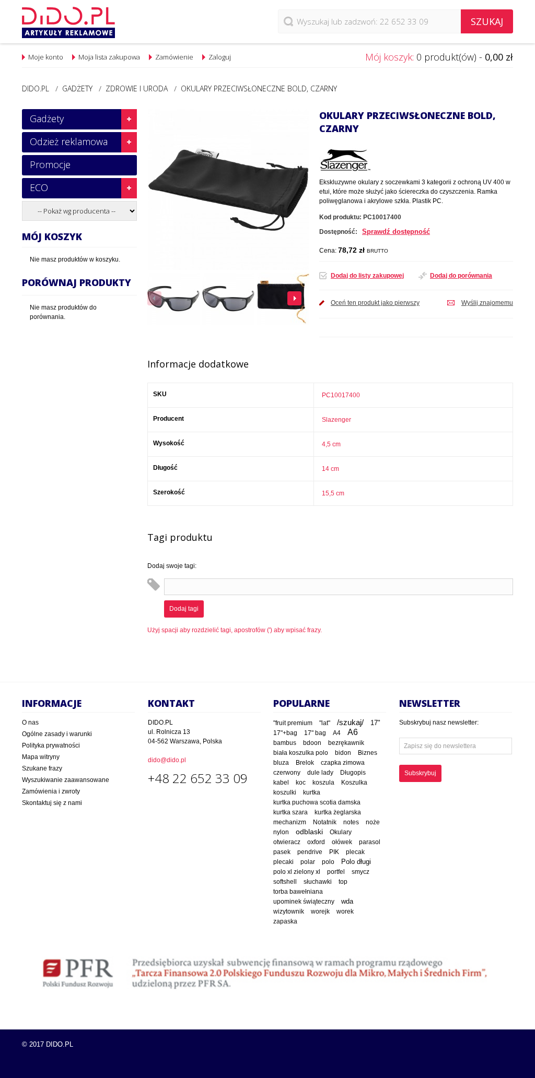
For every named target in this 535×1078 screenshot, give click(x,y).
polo (328, 862)
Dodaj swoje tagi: (171, 566)
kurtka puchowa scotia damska (316, 802)
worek (345, 911)
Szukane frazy (42, 768)
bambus (284, 743)
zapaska (285, 921)
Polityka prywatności (51, 745)
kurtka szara (290, 812)
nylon (281, 832)
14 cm (330, 468)
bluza (281, 762)
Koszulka (354, 782)
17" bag (315, 733)
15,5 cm (333, 493)
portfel (336, 871)
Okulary (341, 832)
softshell (285, 881)
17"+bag (285, 733)
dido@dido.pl (167, 760)
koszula (323, 782)
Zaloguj (219, 57)
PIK (334, 852)
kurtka (311, 792)
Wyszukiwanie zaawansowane (65, 780)
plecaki (283, 862)
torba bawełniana (298, 891)
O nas (30, 722)
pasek (281, 852)
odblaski (309, 831)
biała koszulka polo (300, 752)
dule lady (320, 772)
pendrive (309, 852)
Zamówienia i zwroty (51, 791)
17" (375, 723)
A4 (337, 733)
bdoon (312, 742)
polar (307, 862)
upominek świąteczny (303, 901)
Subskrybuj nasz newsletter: (439, 722)
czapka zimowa (343, 762)
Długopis (353, 772)
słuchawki (318, 881)
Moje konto (45, 57)
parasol (369, 841)
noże (373, 822)
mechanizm (289, 822)
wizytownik (288, 911)
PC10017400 (341, 395)
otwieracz (286, 842)
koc (301, 782)
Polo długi (356, 862)
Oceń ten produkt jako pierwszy (375, 302)
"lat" (324, 723)
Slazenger (336, 419)
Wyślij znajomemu (487, 302)
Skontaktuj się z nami (52, 803)
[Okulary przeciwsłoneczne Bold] (173, 299)
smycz (360, 871)
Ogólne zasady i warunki (57, 734)
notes (351, 822)
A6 (352, 732)
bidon (343, 752)
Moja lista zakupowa (109, 57)
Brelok (305, 762)
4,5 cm (331, 444)
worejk (320, 911)
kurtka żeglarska (338, 812)
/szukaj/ (350, 722)
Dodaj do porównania (461, 275)
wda (347, 901)
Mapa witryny (41, 757)
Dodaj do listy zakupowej (367, 275)
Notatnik (324, 822)
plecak (355, 852)
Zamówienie (174, 57)
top (343, 881)
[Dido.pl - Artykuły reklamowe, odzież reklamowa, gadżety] (68, 22)
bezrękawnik (346, 743)
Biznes (367, 752)
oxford (316, 842)
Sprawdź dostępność (396, 231)
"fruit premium (292, 723)
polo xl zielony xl (296, 871)
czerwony (286, 772)
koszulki (284, 792)
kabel (281, 782)
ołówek (342, 842)
